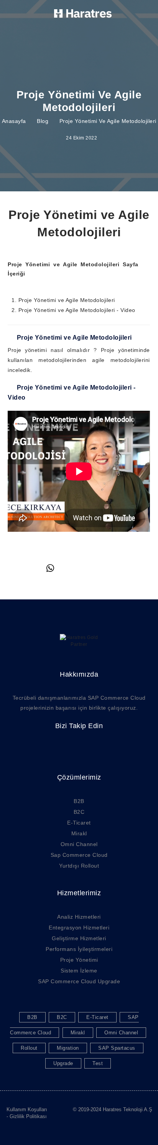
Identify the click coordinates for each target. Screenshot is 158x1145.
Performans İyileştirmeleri (79, 949)
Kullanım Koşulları (27, 1109)
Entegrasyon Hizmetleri (79, 927)
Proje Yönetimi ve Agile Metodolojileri (66, 300)
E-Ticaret (79, 823)
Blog (42, 121)
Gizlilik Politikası (28, 1116)
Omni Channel (79, 844)
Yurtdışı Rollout (79, 866)
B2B (79, 801)
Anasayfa (14, 121)
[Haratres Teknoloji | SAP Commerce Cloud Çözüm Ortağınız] (83, 13)
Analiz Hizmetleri (79, 917)
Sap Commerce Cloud (79, 855)
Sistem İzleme (79, 970)
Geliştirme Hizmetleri (79, 938)
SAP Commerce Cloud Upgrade (79, 981)
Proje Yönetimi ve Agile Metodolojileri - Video (76, 310)
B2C (79, 812)
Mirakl (79, 833)
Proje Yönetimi (79, 960)
